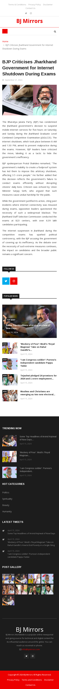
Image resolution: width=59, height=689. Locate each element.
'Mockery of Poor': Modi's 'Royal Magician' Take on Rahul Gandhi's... (37, 347)
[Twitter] (26, 13)
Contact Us (30, 8)
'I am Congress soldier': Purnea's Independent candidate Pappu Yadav (38, 363)
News (5, 344)
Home (5, 41)
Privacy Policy (34, 4)
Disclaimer (48, 4)
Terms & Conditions (17, 4)
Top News (11, 320)
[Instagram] (31, 13)
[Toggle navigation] (5, 31)
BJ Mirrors (29, 20)
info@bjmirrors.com (31, 649)
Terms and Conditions (32, 679)
